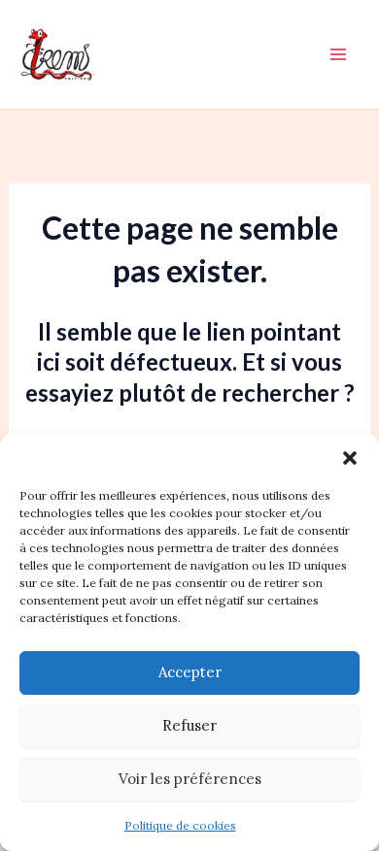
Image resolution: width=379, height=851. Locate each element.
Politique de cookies (180, 825)
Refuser (189, 725)
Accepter (190, 672)
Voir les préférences (190, 778)
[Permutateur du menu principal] (338, 54)
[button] (350, 458)
